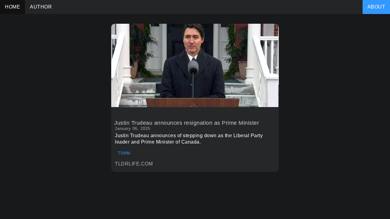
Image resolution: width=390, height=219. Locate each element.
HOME (12, 6)
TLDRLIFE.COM (134, 163)
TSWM (124, 153)
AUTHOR (41, 6)
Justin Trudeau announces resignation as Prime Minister (186, 123)
